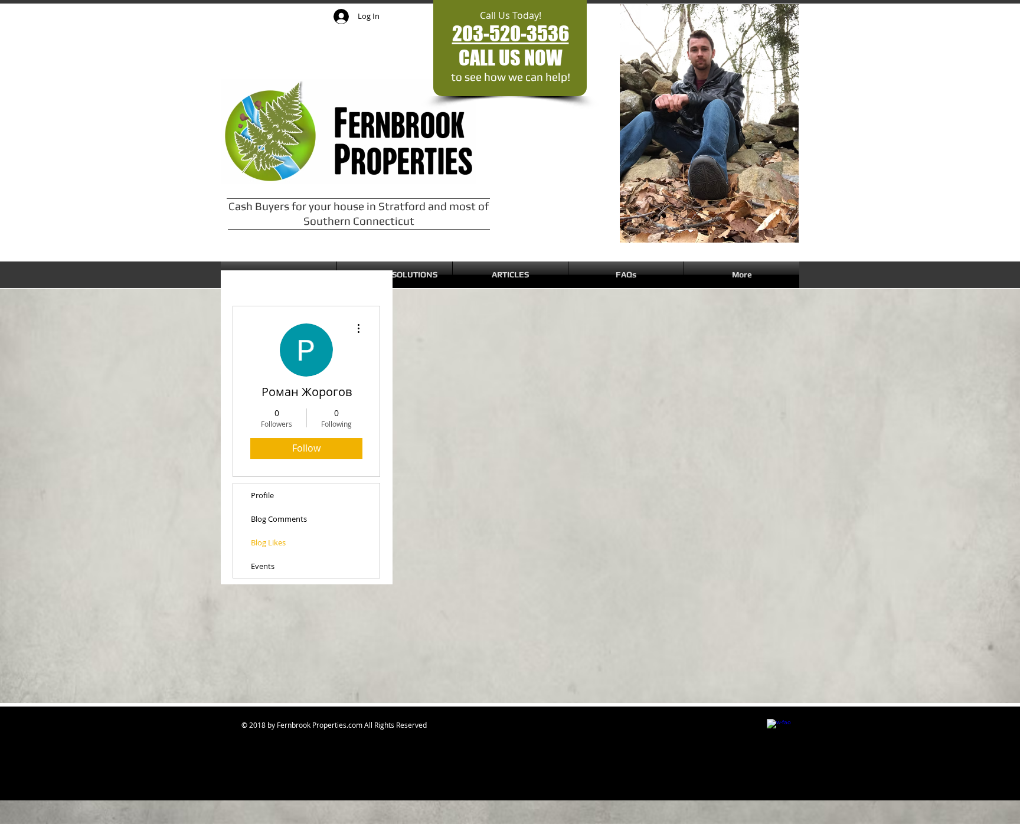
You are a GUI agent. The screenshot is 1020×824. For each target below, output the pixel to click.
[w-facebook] (779, 731)
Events (262, 566)
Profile (262, 495)
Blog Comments (279, 519)
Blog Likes (268, 542)
